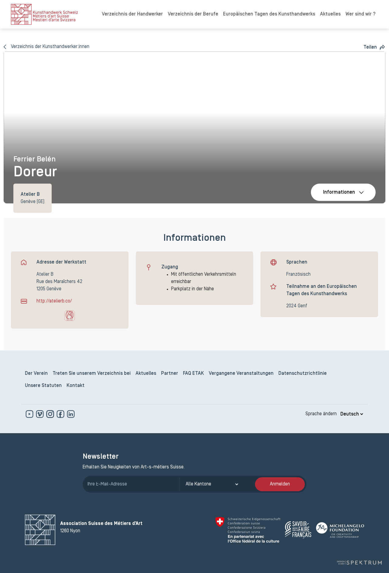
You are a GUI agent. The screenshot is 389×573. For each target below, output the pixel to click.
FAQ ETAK (193, 373)
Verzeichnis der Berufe (193, 14)
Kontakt (75, 386)
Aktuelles (330, 14)
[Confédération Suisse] (247, 530)
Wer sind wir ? (361, 14)
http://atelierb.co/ (54, 301)
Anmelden (280, 484)
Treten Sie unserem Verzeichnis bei (92, 373)
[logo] (44, 14)
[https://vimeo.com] (40, 414)
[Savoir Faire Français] (298, 530)
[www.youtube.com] (30, 414)
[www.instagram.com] (51, 414)
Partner (169, 373)
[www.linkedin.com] (70, 414)
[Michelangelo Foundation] (340, 530)
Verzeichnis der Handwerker (132, 14)
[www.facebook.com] (61, 414)
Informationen (339, 192)
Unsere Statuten (43, 386)
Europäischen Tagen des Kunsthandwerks (269, 14)
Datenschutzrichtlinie (302, 373)
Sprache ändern (321, 414)
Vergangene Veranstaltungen (241, 373)
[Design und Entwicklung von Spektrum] (359, 562)
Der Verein (36, 373)
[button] (374, 47)
